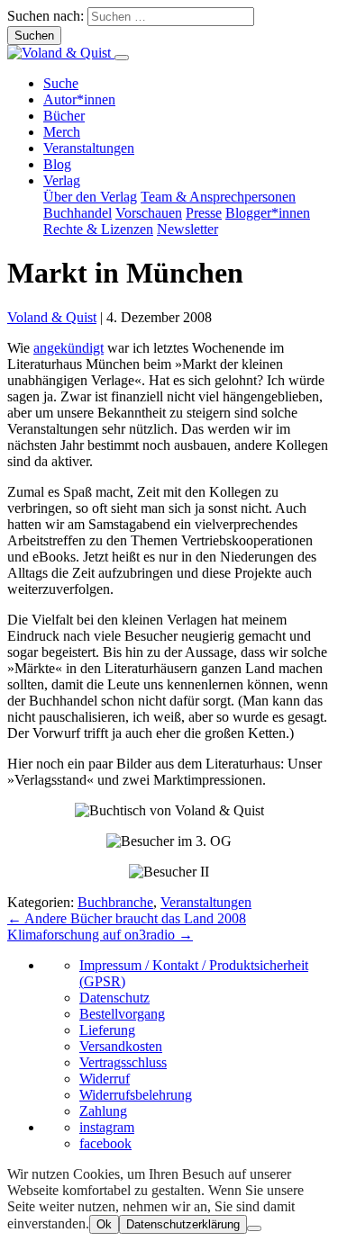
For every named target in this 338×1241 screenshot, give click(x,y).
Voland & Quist (51, 317)
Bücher (64, 115)
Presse (204, 212)
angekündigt (68, 347)
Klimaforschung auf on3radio (100, 934)
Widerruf (104, 1078)
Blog (57, 164)
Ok (104, 1224)
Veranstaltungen (88, 148)
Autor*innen (79, 99)
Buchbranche (115, 902)
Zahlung (103, 1111)
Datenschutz (114, 997)
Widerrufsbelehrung (135, 1094)
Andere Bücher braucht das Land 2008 (126, 918)
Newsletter (187, 229)
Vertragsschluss (123, 1062)
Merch (61, 131)
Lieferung (107, 1030)
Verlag (61, 180)
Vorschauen (148, 212)
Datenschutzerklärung (183, 1224)
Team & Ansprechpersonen (218, 196)
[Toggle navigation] (121, 57)
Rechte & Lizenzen (98, 229)
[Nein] (254, 1228)
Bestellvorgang (122, 1013)
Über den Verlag (90, 196)
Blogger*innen (267, 212)
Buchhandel (77, 212)
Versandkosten (120, 1046)
